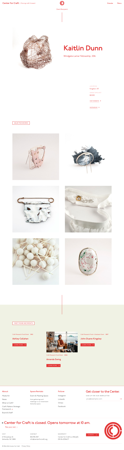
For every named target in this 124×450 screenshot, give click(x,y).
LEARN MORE (18, 345)
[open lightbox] (35, 156)
